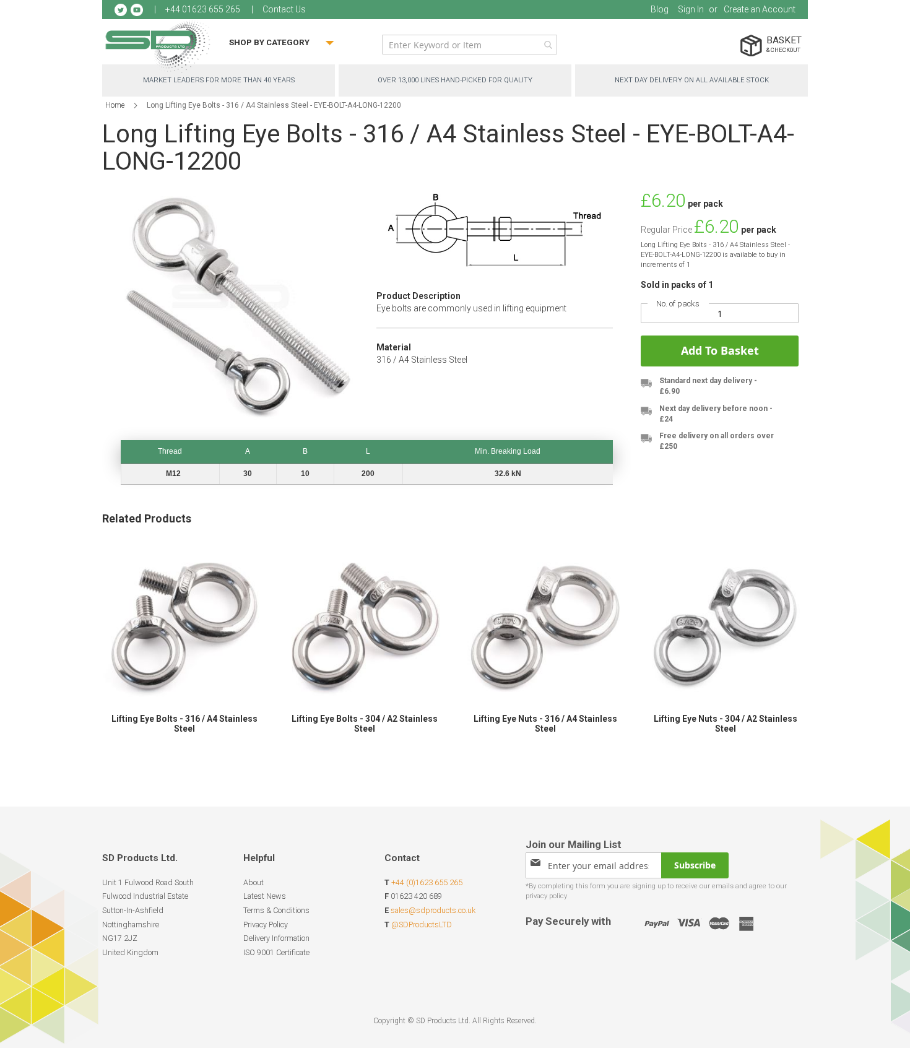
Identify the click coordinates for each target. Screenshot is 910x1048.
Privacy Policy (265, 924)
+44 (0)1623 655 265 (426, 882)
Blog (660, 9)
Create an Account (759, 9)
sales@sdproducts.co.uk (433, 910)
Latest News (264, 896)
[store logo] (157, 46)
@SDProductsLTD (421, 924)
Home (114, 105)
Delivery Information (276, 938)
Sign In (691, 9)
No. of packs (678, 303)
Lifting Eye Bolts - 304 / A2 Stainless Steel (365, 724)
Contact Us (284, 9)
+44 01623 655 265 (202, 9)
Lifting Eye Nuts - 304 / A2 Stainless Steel (725, 724)
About (253, 882)
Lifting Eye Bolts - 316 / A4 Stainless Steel (184, 724)
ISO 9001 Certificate (276, 952)
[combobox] (469, 44)
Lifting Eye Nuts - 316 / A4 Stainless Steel (545, 724)
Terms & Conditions (276, 910)
